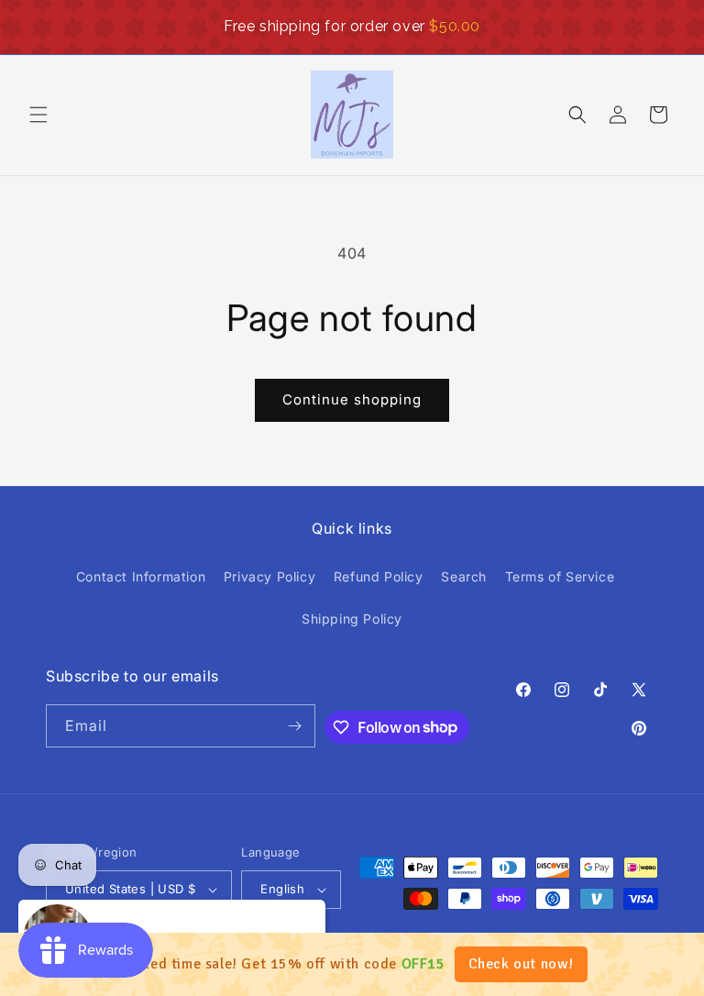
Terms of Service (560, 576)
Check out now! (521, 964)
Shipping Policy (352, 618)
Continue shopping (352, 399)
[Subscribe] (294, 725)
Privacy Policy (269, 576)
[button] (38, 114)
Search (464, 576)
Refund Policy (379, 576)
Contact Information (140, 576)
